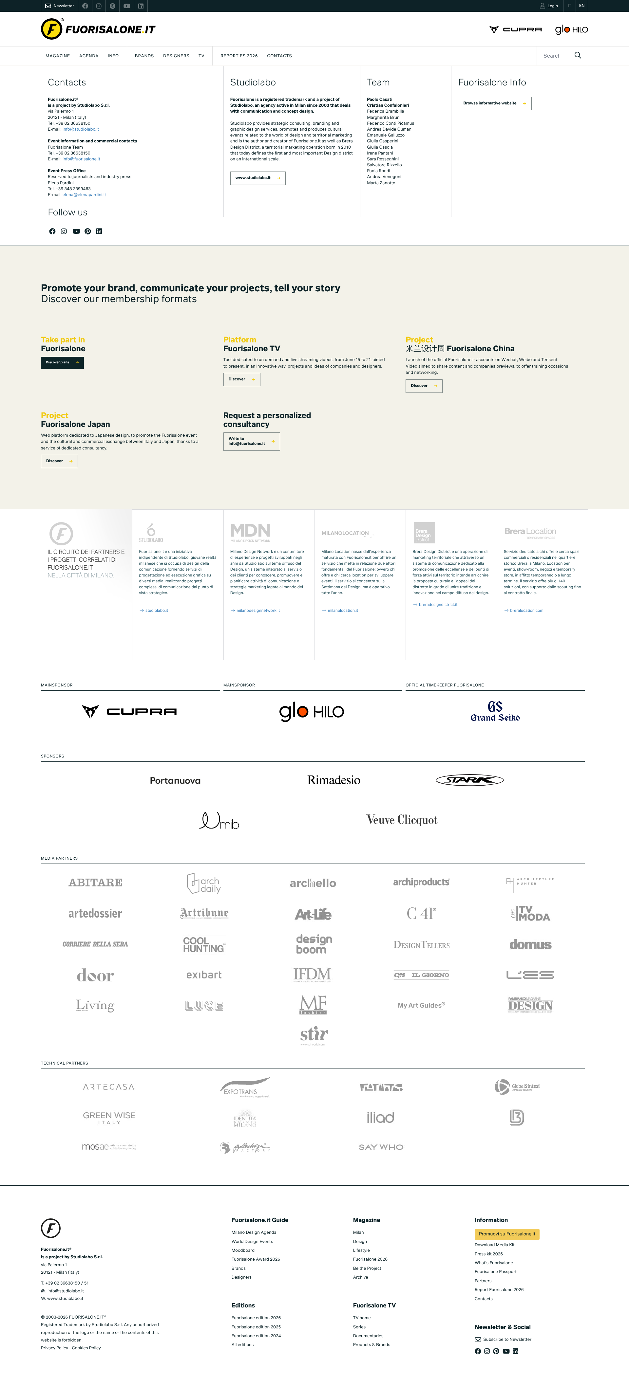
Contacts (279, 56)
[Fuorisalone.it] (98, 29)
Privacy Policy (54, 1348)
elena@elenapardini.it (84, 195)
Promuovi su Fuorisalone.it (507, 1234)
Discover (237, 379)
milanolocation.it (342, 611)
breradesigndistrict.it (437, 605)
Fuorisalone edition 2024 (256, 1336)
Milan (358, 1233)
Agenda (89, 56)
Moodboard (243, 1251)
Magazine (58, 56)
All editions (243, 1345)
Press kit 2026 (489, 1254)
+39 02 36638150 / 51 (66, 1283)
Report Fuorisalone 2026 (499, 1290)
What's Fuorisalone (494, 1263)
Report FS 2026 (239, 56)
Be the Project (367, 1269)
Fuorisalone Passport (496, 1272)
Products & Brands (371, 1345)
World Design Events (252, 1242)
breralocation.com (526, 611)
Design (360, 1242)
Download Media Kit (495, 1245)
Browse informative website (489, 103)
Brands (144, 56)
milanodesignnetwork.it (258, 611)
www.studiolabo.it (253, 178)
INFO (113, 56)
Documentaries (368, 1336)
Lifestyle (361, 1251)
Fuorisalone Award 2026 (256, 1259)
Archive (360, 1277)
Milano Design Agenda (254, 1233)
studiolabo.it (156, 611)
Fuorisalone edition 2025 (256, 1327)
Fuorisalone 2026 (370, 1259)
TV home (362, 1318)
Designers (176, 56)
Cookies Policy (86, 1348)
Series (359, 1327)
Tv (201, 56)
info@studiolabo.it (81, 129)
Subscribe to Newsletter (506, 1340)
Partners (483, 1281)
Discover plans (57, 362)
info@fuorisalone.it (81, 159)
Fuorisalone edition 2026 (256, 1318)
